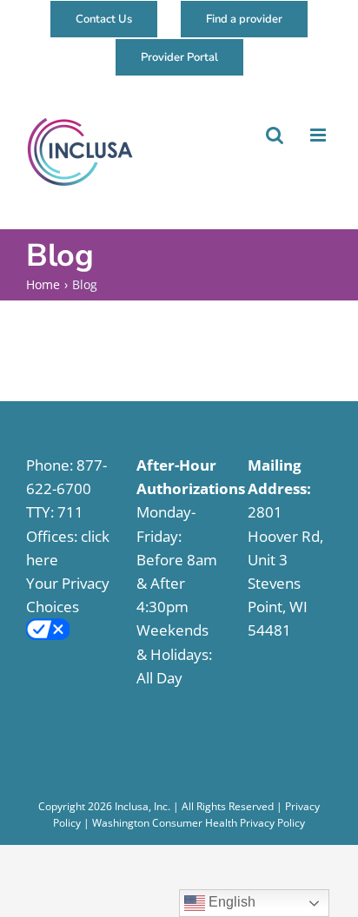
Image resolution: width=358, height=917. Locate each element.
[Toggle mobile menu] (318, 135)
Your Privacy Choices (67, 595)
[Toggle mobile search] (273, 135)
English (230, 901)
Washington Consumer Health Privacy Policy (198, 822)
